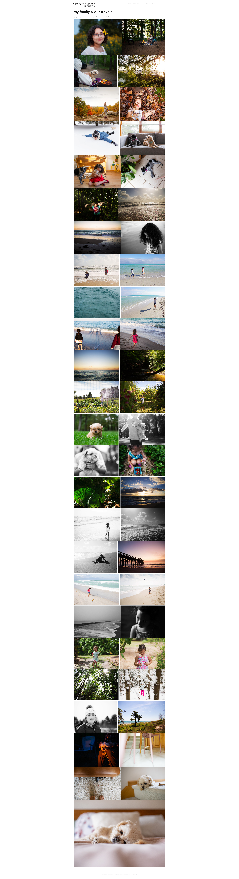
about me (148, 3)
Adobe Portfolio (135, 874)
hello (129, 3)
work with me (136, 3)
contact (153, 3)
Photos (142, 3)
